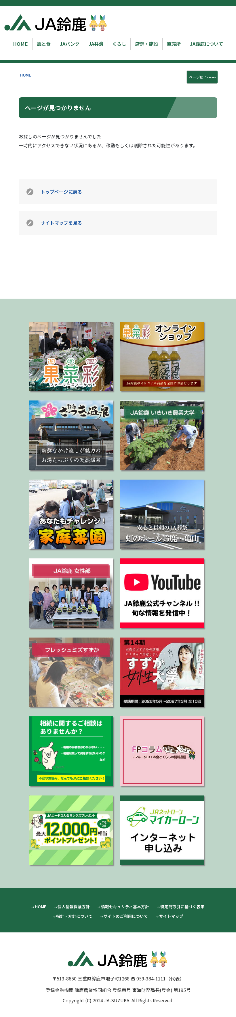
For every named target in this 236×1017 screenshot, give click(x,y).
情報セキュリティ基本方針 (125, 906)
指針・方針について (74, 916)
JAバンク (69, 43)
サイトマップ (171, 916)
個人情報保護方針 (74, 906)
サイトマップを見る (61, 222)
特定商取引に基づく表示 (182, 906)
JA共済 (95, 43)
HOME (20, 43)
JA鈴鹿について (206, 43)
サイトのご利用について (126, 916)
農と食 (44, 43)
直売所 (174, 43)
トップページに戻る (61, 191)
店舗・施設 (146, 43)
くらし (119, 43)
